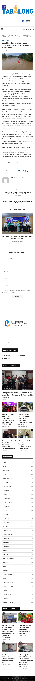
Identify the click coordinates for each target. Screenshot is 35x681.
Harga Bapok (18, 490)
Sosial (18, 578)
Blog (18, 466)
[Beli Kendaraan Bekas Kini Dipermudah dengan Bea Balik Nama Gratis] (9, 647)
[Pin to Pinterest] (25, 171)
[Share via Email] (27, 171)
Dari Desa (18, 470)
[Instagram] (24, 29)
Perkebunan (18, 550)
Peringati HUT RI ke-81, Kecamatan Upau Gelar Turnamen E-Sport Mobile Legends (17, 395)
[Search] (33, 29)
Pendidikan (18, 542)
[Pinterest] (26, 29)
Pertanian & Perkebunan (18, 558)
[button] (3, 228)
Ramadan (18, 570)
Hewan (18, 494)
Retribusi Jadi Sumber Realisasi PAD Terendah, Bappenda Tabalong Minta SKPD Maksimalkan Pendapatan (25, 660)
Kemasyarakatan (18, 502)
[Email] (30, 29)
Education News (18, 478)
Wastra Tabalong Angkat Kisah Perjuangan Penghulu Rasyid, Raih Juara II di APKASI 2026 (8, 419)
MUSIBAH (18, 522)
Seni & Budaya (18, 574)
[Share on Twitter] (23, 171)
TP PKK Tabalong (18, 586)
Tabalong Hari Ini (13, 35)
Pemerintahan (18, 538)
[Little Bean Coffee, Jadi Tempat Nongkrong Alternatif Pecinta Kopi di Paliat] (25, 433)
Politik (18, 566)
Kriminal (18, 514)
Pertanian (18, 554)
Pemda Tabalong (18, 534)
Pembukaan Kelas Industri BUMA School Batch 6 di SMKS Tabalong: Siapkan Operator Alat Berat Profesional (8, 631)
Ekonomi (18, 482)
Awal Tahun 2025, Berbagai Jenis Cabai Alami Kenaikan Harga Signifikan (24, 629)
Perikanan (18, 546)
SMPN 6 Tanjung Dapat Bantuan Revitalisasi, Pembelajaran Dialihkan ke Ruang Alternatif (25, 419)
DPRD (18, 474)
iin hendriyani (10, 50)
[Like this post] (20, 171)
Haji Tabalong (18, 486)
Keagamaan (18, 498)
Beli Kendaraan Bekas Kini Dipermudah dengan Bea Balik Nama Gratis (9, 658)
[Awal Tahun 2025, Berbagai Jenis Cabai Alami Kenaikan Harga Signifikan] (25, 618)
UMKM (18, 590)
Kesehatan (18, 506)
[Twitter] (22, 29)
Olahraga (18, 526)
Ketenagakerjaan (18, 510)
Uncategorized (18, 594)
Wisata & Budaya (18, 602)
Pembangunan (18, 530)
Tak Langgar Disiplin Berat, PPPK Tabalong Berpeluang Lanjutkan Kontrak (9, 444)
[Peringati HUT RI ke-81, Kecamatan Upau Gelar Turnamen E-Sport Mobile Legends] (17, 380)
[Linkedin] (28, 29)
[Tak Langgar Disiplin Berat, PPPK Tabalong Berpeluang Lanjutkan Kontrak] (9, 433)
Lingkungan (18, 518)
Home (3, 35)
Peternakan (18, 562)
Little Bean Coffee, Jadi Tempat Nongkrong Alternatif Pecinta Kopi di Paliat (25, 444)
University (18, 598)
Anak (18, 462)
